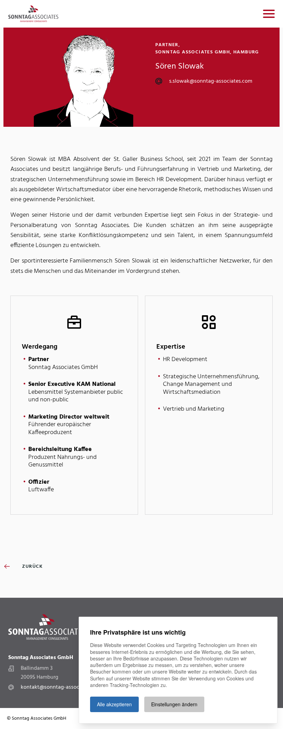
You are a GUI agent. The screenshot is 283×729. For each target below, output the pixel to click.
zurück (32, 566)
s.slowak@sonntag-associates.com (210, 81)
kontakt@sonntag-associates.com (61, 687)
